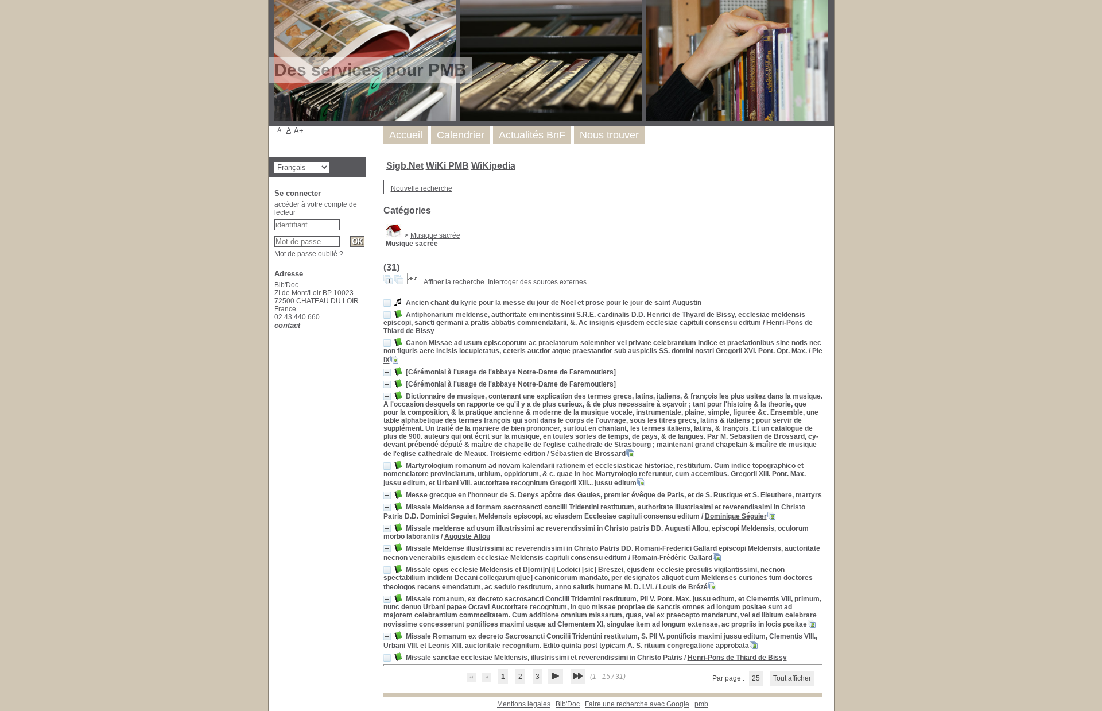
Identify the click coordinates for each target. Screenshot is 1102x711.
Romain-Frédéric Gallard (672, 558)
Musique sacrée (435, 235)
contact (287, 325)
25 (756, 678)
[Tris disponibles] (413, 282)
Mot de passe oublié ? (308, 254)
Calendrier (460, 135)
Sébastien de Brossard (588, 454)
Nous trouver (609, 135)
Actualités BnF (532, 135)
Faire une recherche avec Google (637, 704)
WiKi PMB (447, 166)
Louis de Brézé (683, 587)
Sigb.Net (405, 166)
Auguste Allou (467, 536)
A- (280, 129)
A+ (299, 130)
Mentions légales (523, 704)
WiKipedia (493, 166)
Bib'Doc (568, 704)
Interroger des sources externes (537, 282)
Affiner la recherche (454, 282)
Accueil (405, 135)
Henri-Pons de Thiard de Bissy (737, 658)
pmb (701, 704)
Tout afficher (792, 678)
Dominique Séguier (736, 516)
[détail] (387, 303)
